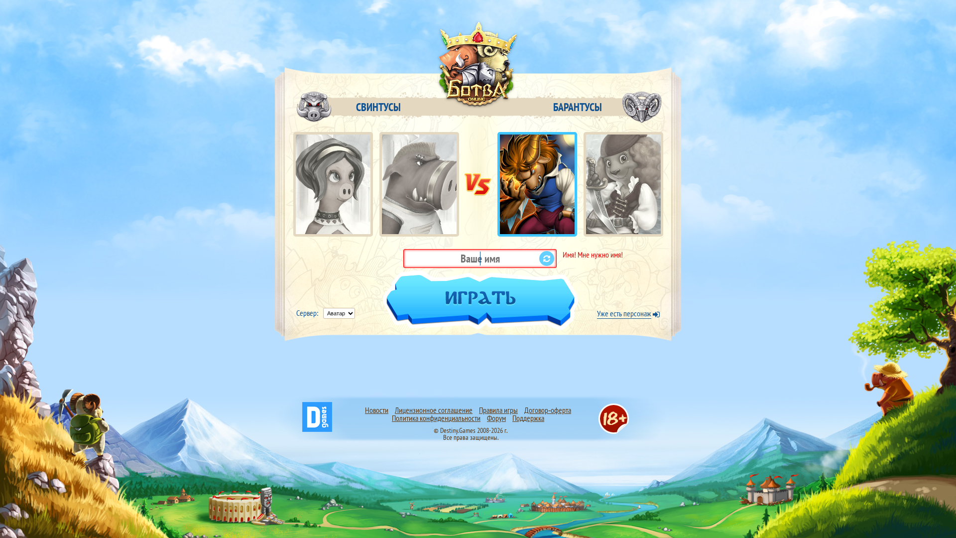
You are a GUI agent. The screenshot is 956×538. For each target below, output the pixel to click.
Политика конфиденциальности (436, 418)
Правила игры (498, 410)
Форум (496, 418)
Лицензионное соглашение (434, 410)
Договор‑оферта (547, 410)
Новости (376, 410)
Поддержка (528, 418)
